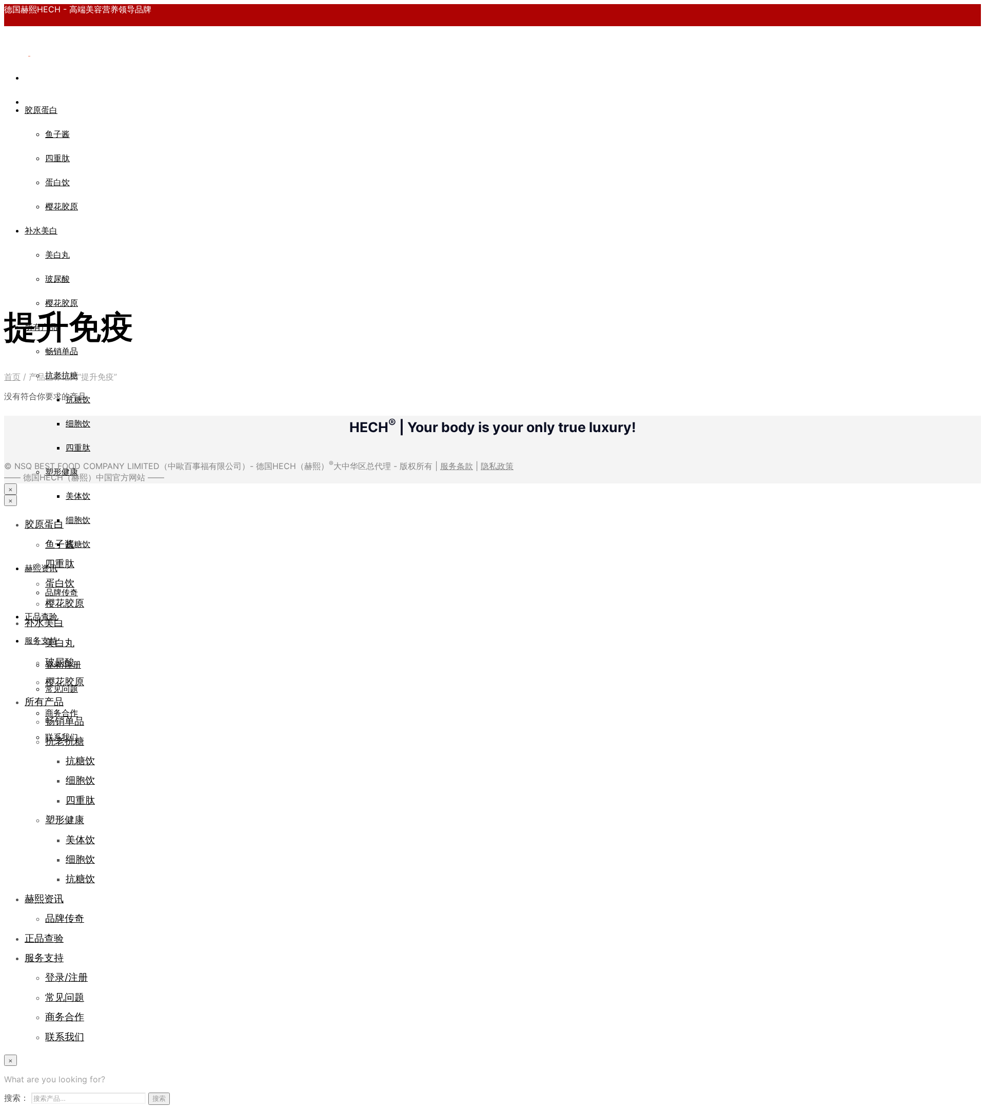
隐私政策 (497, 466)
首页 (12, 377)
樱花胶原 (61, 206)
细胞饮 (78, 423)
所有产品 (44, 701)
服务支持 (41, 640)
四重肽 (57, 158)
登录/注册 (66, 977)
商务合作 (64, 1016)
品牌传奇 (64, 918)
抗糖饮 (78, 544)
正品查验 (44, 938)
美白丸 (57, 254)
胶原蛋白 (41, 110)
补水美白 (41, 230)
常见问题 (64, 997)
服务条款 (456, 466)
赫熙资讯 (41, 568)
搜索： (16, 1098)
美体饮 (78, 496)
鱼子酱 (57, 134)
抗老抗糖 (64, 741)
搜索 (159, 1098)
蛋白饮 (57, 182)
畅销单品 (61, 351)
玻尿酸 (57, 279)
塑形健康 (61, 471)
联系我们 (64, 1036)
